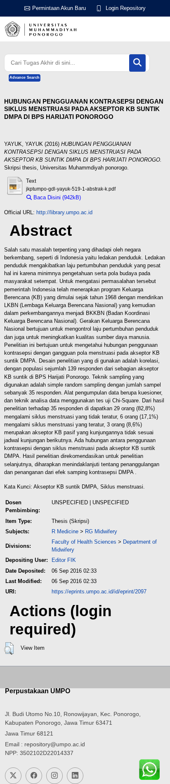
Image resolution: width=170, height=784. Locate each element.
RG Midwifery (101, 531)
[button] (9, 648)
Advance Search (24, 77)
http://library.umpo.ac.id (64, 212)
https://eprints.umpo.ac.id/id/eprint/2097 (99, 591)
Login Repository (126, 8)
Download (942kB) (106, 197)
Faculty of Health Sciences (84, 542)
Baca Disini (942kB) (56, 197)
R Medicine (65, 531)
